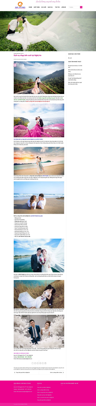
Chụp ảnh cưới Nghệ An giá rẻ (42, 367)
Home (30, 7)
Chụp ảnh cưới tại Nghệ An (53, 367)
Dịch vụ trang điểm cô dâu (56, 372)
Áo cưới (43, 7)
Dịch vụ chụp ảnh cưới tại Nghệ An (22, 216)
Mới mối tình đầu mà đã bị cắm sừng (75, 70)
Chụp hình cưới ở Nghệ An (37, 369)
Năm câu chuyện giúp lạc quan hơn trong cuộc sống (75, 83)
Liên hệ (63, 7)
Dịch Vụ (50, 7)
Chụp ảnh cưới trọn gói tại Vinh (26, 369)
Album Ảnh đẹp (17, 53)
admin (25, 59)
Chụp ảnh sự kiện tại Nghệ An (44, 387)
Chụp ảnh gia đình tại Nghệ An (23, 372)
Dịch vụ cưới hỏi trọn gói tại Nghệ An (45, 397)
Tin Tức (57, 7)
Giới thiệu (37, 7)
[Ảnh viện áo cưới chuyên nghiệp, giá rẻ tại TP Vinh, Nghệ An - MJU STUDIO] (20, 5)
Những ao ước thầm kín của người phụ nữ (74, 74)
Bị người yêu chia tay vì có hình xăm (75, 66)
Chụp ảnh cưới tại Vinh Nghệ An (44, 395)
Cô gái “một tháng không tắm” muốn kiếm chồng (75, 79)
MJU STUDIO (24, 404)
